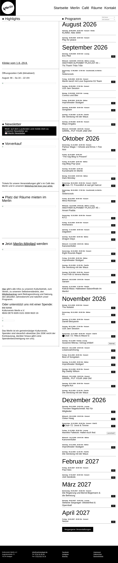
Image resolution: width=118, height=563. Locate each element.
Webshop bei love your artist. (39, 186)
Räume (96, 7)
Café (85, 7)
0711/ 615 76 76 (40, 556)
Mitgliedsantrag (9, 294)
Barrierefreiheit (98, 556)
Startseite (61, 7)
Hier (4, 289)
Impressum (97, 552)
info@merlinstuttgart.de (39, 552)
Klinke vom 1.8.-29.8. (15, 63)
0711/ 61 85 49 (40, 554)
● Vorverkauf (11, 144)
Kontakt (110, 7)
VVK (113, 56)
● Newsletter (11, 124)
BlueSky (65, 556)
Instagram (65, 554)
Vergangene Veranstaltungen (77, 529)
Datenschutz (97, 554)
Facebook (65, 552)
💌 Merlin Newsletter (15, 133)
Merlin (75, 7)
